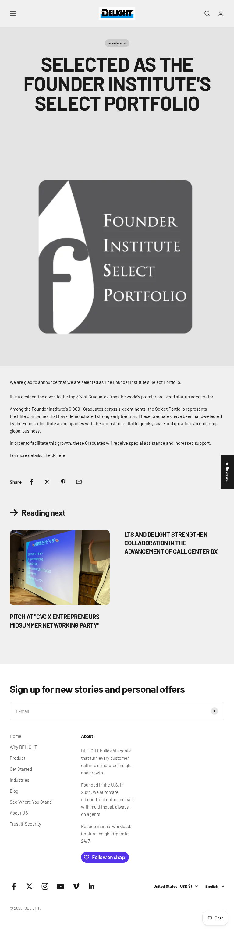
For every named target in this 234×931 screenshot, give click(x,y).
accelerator (117, 43)
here (60, 455)
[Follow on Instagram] (45, 886)
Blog (14, 791)
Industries (19, 780)
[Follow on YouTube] (60, 886)
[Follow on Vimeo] (76, 886)
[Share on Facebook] (31, 482)
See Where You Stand (31, 802)
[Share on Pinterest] (63, 482)
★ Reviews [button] (227, 472)
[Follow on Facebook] (14, 886)
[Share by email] (79, 482)
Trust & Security (25, 824)
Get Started (21, 769)
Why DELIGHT (23, 747)
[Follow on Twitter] (29, 886)
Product (17, 758)
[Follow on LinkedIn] (91, 886)
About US (19, 813)
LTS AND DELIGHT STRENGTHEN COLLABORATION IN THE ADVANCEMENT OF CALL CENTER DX (171, 543)
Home (15, 736)
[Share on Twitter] (47, 482)
